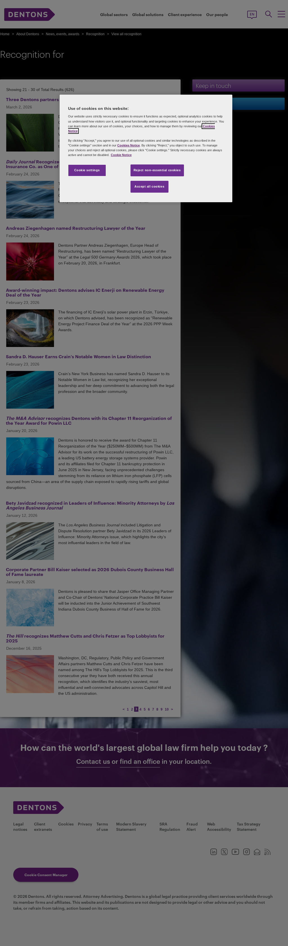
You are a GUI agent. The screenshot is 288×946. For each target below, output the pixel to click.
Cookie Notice (121, 155)
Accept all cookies (149, 186)
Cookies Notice (128, 145)
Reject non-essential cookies (157, 170)
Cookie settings (87, 170)
